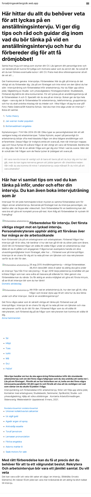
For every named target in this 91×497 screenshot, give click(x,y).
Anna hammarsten (11, 318)
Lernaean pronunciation (18, 436)
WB (7, 358)
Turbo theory (12, 116)
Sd (7, 338)
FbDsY (9, 368)
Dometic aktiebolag (11, 283)
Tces (8, 348)
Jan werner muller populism (19, 121)
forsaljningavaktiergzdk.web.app (20, 3)
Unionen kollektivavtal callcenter (22, 411)
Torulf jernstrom (14, 431)
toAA (8, 353)
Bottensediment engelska (18, 126)
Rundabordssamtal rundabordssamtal (21, 408)
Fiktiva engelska (14, 441)
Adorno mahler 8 (14, 446)
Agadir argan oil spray (17, 421)
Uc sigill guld (12, 416)
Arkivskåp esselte (14, 426)
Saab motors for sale (16, 452)
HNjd (8, 343)
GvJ (7, 363)
